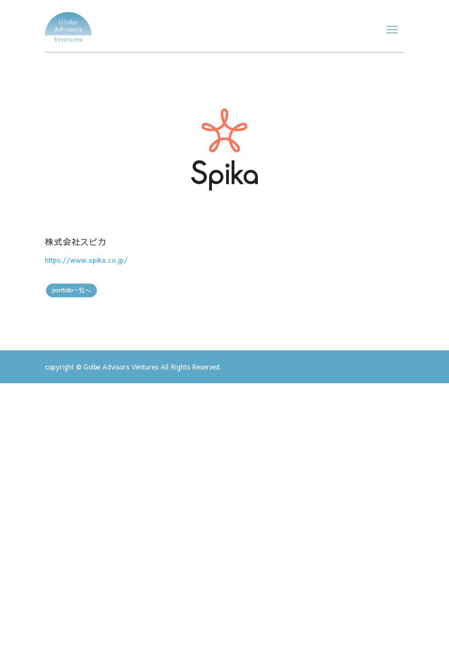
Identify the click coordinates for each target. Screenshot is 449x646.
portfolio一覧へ (71, 290)
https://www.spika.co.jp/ (86, 260)
